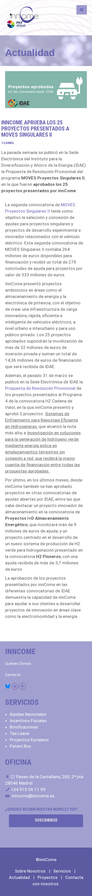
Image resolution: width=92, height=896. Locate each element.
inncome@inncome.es (33, 795)
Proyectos (47, 877)
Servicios (62, 871)
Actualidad (19, 877)
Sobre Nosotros (30, 871)
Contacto (13, 675)
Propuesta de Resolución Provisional (40, 388)
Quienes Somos (18, 663)
